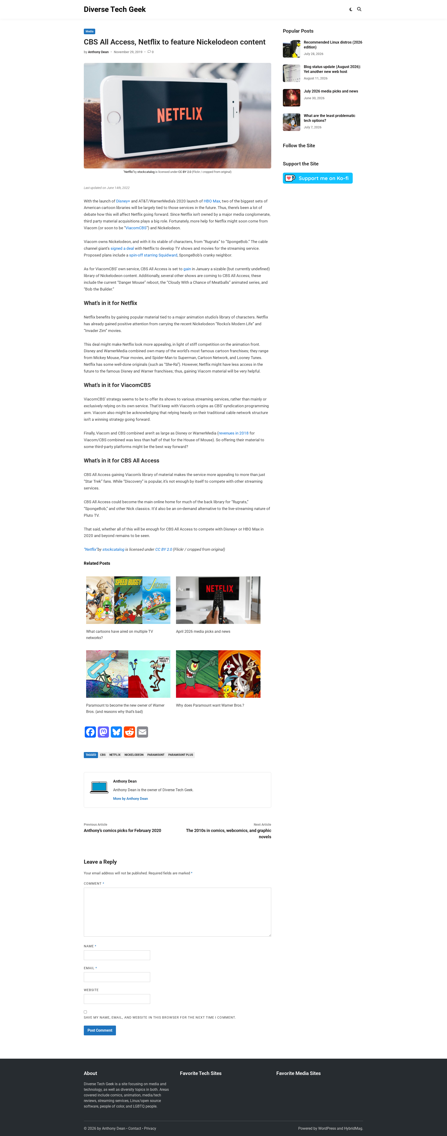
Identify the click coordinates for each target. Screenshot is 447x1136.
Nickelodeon (134, 754)
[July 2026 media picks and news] (291, 91)
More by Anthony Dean (130, 799)
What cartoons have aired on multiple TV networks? (119, 634)
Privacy (150, 1128)
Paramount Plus (180, 754)
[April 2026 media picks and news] (218, 622)
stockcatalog (146, 172)
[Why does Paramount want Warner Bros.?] (218, 696)
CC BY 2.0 (184, 172)
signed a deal (122, 248)
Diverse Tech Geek (115, 9)
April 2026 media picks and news (203, 631)
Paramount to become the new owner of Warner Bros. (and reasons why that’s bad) (125, 708)
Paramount (155, 754)
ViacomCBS (135, 228)
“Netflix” (91, 549)
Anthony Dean (98, 52)
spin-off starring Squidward (153, 255)
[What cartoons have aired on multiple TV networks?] (128, 622)
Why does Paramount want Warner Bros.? (210, 705)
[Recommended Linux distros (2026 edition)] (291, 43)
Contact (134, 1128)
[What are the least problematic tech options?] (291, 116)
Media (89, 31)
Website (91, 990)
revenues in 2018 (234, 433)
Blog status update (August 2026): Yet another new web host (332, 69)
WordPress (327, 1128)
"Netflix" (128, 172)
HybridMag (353, 1128)
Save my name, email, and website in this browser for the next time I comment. (160, 1017)
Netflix (115, 754)
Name (90, 946)
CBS (102, 754)
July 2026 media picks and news (331, 91)
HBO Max (212, 201)
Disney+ (123, 201)
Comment (94, 883)
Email (90, 968)
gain (187, 269)
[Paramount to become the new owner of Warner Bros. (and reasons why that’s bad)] (128, 696)
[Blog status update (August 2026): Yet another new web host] (291, 67)
